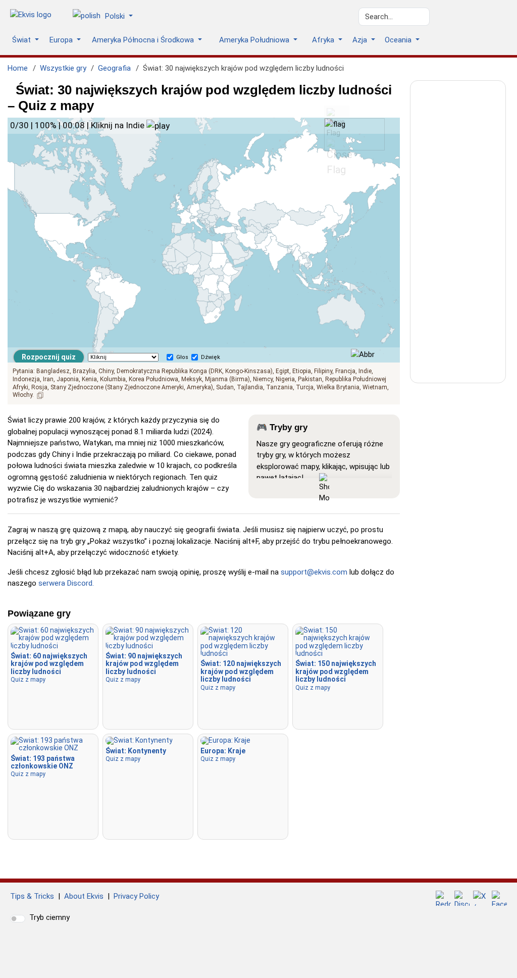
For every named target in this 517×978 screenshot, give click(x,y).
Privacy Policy (136, 896)
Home (18, 68)
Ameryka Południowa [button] (255, 39)
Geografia (114, 68)
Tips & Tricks (32, 896)
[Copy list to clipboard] (40, 395)
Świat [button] (22, 39)
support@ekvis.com (314, 572)
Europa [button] (62, 39)
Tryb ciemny (49, 917)
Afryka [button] (324, 39)
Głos (182, 357)
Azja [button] (360, 39)
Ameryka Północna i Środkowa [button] (144, 39)
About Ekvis (84, 896)
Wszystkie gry (63, 68)
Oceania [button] (399, 39)
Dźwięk (210, 357)
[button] (106, 16)
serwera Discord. (66, 583)
